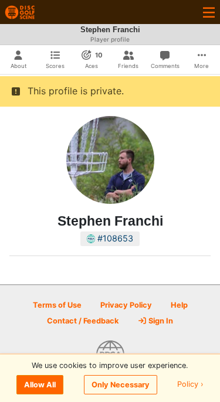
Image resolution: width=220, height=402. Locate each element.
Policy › (190, 385)
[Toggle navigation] (208, 12)
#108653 (114, 238)
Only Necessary (121, 384)
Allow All (40, 384)
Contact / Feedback (83, 320)
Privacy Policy (126, 305)
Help (179, 305)
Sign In (160, 320)
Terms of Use (57, 305)
